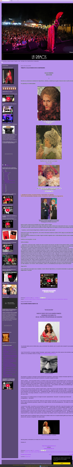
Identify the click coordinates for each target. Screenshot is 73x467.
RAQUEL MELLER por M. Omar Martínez (9, 360)
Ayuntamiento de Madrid (28, 299)
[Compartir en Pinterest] (44, 297)
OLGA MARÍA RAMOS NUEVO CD (29, 303)
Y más (47, 466)
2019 (4, 170)
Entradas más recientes (26, 454)
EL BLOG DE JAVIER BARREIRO (8, 359)
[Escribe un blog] (41, 297)
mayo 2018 (6, 178)
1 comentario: (37, 297)
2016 (4, 186)
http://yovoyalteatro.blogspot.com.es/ (48, 353)
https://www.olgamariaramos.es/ (49, 290)
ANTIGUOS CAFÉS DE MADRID (8, 346)
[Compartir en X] (42, 297)
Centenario (33, 299)
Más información (43, 466)
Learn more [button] (55, 460)
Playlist (5, 165)
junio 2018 (6, 176)
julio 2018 (6, 175)
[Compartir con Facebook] (43, 297)
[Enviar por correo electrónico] (40, 297)
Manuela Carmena (54, 299)
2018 (4, 171)
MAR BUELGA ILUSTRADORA (8, 363)
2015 (4, 187)
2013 (4, 190)
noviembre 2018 (7, 172)
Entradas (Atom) (27, 456)
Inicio (50, 454)
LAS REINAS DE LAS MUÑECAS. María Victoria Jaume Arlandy (9, 362)
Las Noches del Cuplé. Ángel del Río (41, 299)
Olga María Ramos (60, 299)
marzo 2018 (6, 179)
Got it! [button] (62, 463)
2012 (4, 191)
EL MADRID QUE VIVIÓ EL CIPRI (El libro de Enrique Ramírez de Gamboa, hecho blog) (10, 355)
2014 (4, 188)
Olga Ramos (66, 299)
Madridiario (49, 299)
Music (3, 165)
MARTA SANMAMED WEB (7, 374)
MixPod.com (10, 165)
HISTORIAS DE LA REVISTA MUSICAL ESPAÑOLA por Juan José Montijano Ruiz (9, 365)
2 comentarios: (37, 450)
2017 (4, 184)
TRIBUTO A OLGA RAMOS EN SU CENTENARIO (33, 67)
